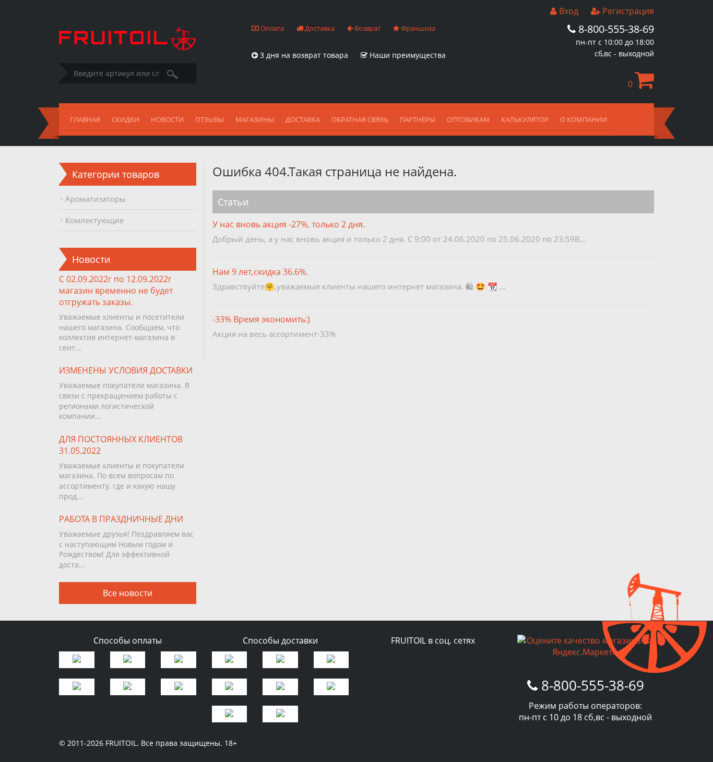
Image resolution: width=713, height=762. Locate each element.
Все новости (127, 593)
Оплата (271, 28)
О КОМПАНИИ (583, 119)
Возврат (367, 28)
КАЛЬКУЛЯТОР (525, 119)
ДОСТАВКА (303, 119)
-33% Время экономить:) (261, 319)
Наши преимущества (406, 55)
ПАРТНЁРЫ (417, 119)
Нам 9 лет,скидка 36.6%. (260, 271)
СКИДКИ (125, 119)
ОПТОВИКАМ (468, 119)
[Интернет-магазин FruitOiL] (127, 47)
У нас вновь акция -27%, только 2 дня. (288, 224)
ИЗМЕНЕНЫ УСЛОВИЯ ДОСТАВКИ (126, 370)
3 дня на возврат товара (303, 55)
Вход (567, 11)
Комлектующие (94, 220)
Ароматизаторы (95, 198)
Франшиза (417, 28)
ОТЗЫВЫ (209, 119)
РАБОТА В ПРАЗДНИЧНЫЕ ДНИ (121, 519)
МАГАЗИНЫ (254, 119)
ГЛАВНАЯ (85, 119)
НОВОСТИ (167, 119)
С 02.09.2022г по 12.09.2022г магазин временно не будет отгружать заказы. (116, 290)
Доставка (319, 28)
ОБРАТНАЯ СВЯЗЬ (359, 119)
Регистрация (627, 11)
